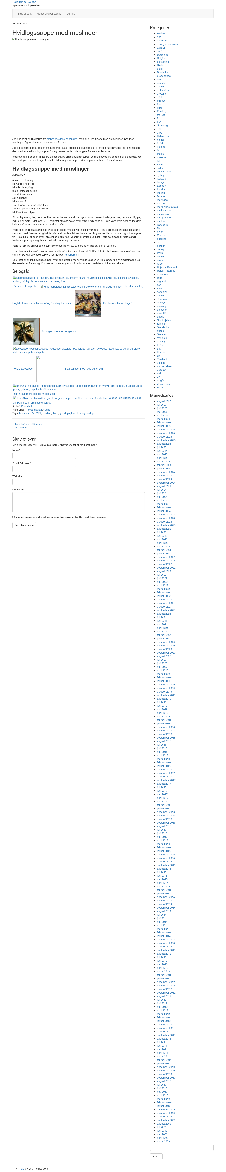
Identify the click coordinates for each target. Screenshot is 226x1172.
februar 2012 (164, 1017)
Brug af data (25, 13)
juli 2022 (161, 574)
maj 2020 (162, 666)
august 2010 (164, 1081)
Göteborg (162, 125)
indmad (161, 146)
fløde (55, 413)
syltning (161, 341)
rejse (160, 263)
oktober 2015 (164, 861)
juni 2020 (162, 663)
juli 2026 (161, 404)
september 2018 (166, 737)
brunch (161, 83)
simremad (162, 299)
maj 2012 (162, 1006)
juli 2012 (161, 999)
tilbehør (161, 352)
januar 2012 (164, 1021)
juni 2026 (162, 408)
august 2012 (164, 996)
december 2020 (166, 642)
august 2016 (164, 826)
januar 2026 (164, 426)
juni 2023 (162, 535)
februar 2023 (164, 550)
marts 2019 (163, 716)
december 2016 (166, 812)
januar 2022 (164, 596)
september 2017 (166, 780)
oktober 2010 (164, 1074)
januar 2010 (164, 1106)
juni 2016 (162, 833)
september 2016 (166, 822)
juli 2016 (161, 829)
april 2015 (162, 882)
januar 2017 (164, 808)
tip (158, 355)
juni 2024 (162, 493)
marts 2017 (163, 801)
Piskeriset (26, 406)
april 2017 (162, 797)
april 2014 (162, 925)
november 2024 (166, 475)
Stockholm (163, 327)
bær (159, 51)
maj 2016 (162, 836)
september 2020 (166, 652)
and (159, 37)
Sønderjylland (164, 320)
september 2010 (166, 1077)
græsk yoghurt (68, 413)
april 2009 (162, 1137)
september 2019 (166, 695)
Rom (159, 277)
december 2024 (166, 472)
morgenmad (164, 217)
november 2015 (166, 858)
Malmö (161, 196)
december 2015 (166, 854)
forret (30, 409)
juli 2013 (161, 957)
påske (160, 256)
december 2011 (166, 1024)
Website (17, 476)
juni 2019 (162, 705)
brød (159, 79)
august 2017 (164, 783)
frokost (161, 115)
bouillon (47, 413)
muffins (161, 221)
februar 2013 (164, 975)
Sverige (161, 334)
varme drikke (164, 366)
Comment (18, 489)
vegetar (161, 369)
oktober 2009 (164, 1116)
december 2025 (166, 429)
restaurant (163, 274)
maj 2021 (162, 624)
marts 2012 (163, 1013)
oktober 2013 (164, 946)
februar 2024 (164, 507)
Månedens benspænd (49, 13)
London (161, 189)
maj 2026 (162, 411)
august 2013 (164, 953)
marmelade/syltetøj (167, 207)
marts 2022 (163, 589)
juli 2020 (161, 659)
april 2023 (162, 542)
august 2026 (164, 401)
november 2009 (166, 1113)
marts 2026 (163, 419)
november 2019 (166, 688)
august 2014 (164, 911)
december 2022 (166, 557)
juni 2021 (162, 620)
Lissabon (162, 185)
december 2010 (166, 1067)
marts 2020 (163, 674)
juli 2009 (161, 1127)
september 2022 (166, 567)
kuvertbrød (71, 254)
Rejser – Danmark (167, 267)
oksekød (161, 238)
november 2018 (166, 730)
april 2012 (162, 1010)
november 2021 (166, 603)
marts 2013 (163, 971)
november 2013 (166, 943)
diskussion (163, 90)
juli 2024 (161, 489)
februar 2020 (164, 677)
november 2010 (166, 1070)
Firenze (161, 100)
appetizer (162, 40)
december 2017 (166, 769)
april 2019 (162, 712)
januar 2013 (164, 978)
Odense (161, 235)
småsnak (162, 309)
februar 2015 (164, 890)
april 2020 (162, 670)
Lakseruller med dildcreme (27, 424)
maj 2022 (162, 581)
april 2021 (162, 627)
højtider (161, 139)
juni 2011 (162, 1045)
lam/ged (161, 182)
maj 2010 (162, 1091)
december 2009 (166, 1109)
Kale (21, 1168)
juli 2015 (161, 872)
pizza (160, 260)
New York (162, 224)
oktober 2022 (164, 564)
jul (158, 161)
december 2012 (166, 982)
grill (159, 129)
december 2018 (166, 727)
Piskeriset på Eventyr (24, 2)
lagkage (161, 178)
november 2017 (166, 773)
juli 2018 (161, 744)
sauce (160, 295)
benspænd (163, 61)
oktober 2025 (164, 436)
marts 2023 (163, 546)
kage (160, 164)
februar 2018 (164, 762)
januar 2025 (164, 468)
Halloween (163, 136)
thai (159, 348)
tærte (160, 345)
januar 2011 (164, 1063)
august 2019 (164, 698)
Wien (160, 387)
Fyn (159, 122)
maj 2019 (162, 709)
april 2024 (162, 500)
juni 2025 (162, 450)
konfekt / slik (164, 171)
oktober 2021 (164, 606)
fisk (159, 104)
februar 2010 (164, 1102)
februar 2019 (164, 720)
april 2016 (162, 840)
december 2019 (166, 684)
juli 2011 (161, 1042)
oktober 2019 (164, 691)
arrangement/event (168, 44)
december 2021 (166, 599)
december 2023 (166, 514)
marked (161, 203)
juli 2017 (161, 787)
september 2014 (166, 907)
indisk (160, 143)
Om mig (71, 13)
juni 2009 (162, 1130)
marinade (162, 200)
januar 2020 (164, 681)
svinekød (162, 338)
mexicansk (163, 214)
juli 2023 (161, 532)
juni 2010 (162, 1088)
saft (159, 284)
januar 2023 (164, 553)
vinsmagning (164, 384)
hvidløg (81, 413)
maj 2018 (162, 751)
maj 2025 (162, 454)
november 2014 (166, 900)
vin (158, 377)
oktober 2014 (164, 904)
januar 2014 (164, 936)
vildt (159, 373)
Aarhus (161, 33)
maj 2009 (162, 1134)
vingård (161, 380)
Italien (160, 153)
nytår (160, 231)
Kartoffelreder (20, 427)
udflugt (161, 362)
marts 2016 (163, 843)
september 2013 (166, 950)
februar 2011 (164, 1060)
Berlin (160, 65)
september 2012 (166, 992)
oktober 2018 (164, 734)
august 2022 (164, 571)
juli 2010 (161, 1084)
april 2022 (162, 585)
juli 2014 (161, 914)
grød (159, 132)
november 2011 (166, 1028)
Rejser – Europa (166, 270)
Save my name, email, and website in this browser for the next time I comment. (62, 517)
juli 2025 (161, 447)
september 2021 (166, 610)
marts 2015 (163, 886)
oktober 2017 (164, 776)
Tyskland (162, 359)
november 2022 (166, 560)
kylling (160, 175)
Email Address (21, 463)
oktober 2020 (164, 649)
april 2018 (162, 755)
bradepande (164, 76)
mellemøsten (164, 210)
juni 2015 (162, 875)
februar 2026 (164, 422)
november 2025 (166, 433)
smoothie (162, 313)
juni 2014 (162, 918)
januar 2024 (164, 511)
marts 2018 (163, 758)
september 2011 (166, 1035)
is (158, 150)
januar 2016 (164, 851)
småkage (162, 306)
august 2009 (164, 1123)
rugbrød (161, 281)
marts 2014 (163, 928)
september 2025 (166, 440)
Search (156, 1156)
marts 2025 (163, 461)
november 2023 (166, 518)
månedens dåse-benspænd (62, 139)
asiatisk (161, 47)
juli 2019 (161, 702)
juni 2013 (162, 960)
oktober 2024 (164, 479)
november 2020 (166, 645)
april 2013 (162, 967)
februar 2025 (164, 465)
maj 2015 (162, 879)
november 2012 (166, 985)
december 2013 (166, 939)
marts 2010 (163, 1098)
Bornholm (162, 72)
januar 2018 (164, 766)
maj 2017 (162, 794)
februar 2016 (164, 847)
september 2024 (166, 482)
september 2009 (166, 1120)
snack (160, 316)
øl (158, 242)
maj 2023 (162, 539)
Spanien (161, 323)
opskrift (161, 246)
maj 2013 (162, 964)
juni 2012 (162, 1003)
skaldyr (38, 409)
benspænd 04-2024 (30, 413)
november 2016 (166, 815)
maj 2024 (162, 496)
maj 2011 (162, 1049)
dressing (162, 93)
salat (159, 288)
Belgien (161, 58)
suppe (46, 409)
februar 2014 (164, 932)
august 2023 (164, 528)
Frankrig (161, 111)
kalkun (160, 168)
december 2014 (166, 897)
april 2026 (162, 415)
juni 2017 (162, 790)
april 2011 (162, 1052)
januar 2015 (164, 893)
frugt (159, 118)
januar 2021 (164, 638)
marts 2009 (163, 1141)
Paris (160, 253)
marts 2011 (163, 1056)
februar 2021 (164, 635)
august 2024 (164, 486)
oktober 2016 (164, 819)
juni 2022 (162, 578)
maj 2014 (162, 921)
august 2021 (164, 613)
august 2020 (164, 656)
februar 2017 (164, 805)
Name (16, 450)
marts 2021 (163, 631)
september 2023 (166, 525)
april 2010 (162, 1095)
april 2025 (162, 457)
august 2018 (164, 741)
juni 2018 (162, 748)
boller (160, 68)
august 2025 (164, 443)
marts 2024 (163, 504)
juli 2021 (161, 617)
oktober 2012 (164, 989)
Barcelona (162, 54)
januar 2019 (164, 723)
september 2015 (166, 865)
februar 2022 (164, 592)
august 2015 (164, 868)
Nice (159, 228)
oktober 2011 (164, 1031)
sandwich (162, 292)
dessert (161, 86)
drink (160, 97)
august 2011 (164, 1038)
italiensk (161, 157)
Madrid (161, 192)
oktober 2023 (164, 521)
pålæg (160, 249)
